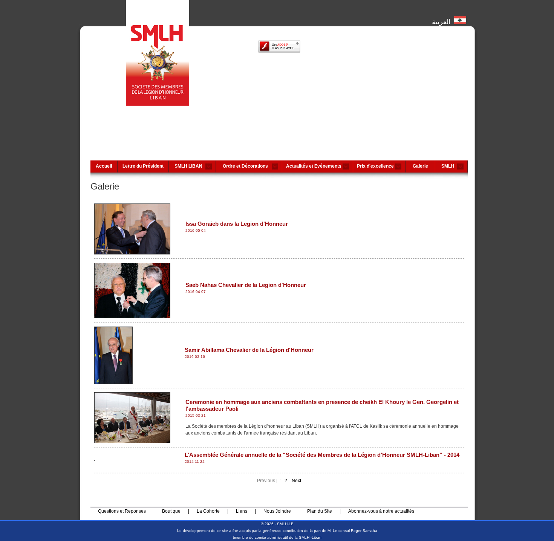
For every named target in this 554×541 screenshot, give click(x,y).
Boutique (171, 511)
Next (296, 480)
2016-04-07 (195, 292)
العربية (443, 21)
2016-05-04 (195, 230)
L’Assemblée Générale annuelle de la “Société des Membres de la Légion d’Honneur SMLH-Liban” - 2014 (322, 455)
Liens (241, 511)
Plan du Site (319, 511)
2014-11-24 (195, 461)
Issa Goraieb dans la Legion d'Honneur (236, 223)
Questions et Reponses (122, 511)
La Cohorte (208, 511)
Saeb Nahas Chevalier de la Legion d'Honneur (245, 285)
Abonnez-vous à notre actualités (381, 511)
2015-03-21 (195, 415)
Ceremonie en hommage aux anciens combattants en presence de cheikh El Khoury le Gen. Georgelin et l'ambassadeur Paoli (322, 405)
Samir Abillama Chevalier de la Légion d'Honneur (249, 350)
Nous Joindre (277, 511)
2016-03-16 (195, 357)
